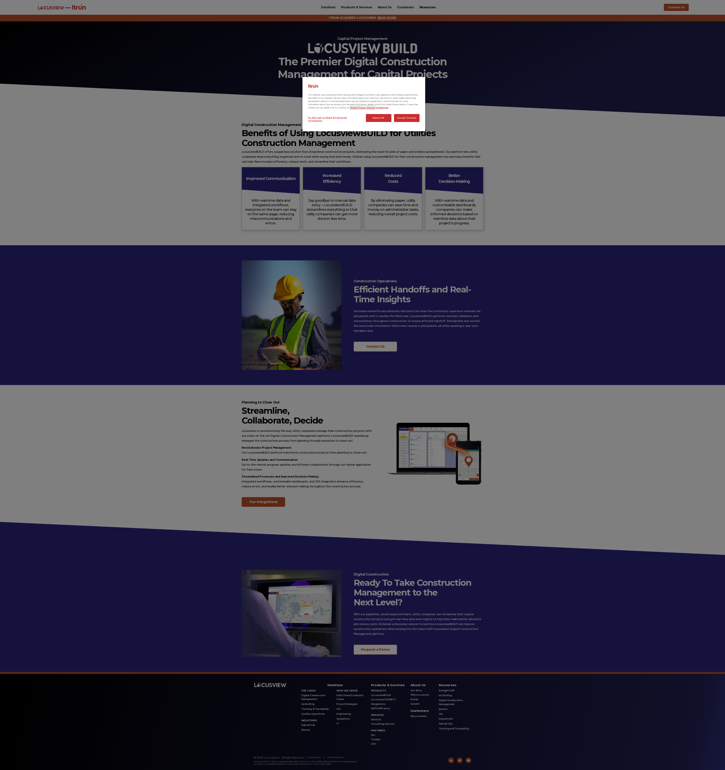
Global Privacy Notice (362, 107)
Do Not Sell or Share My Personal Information (327, 119)
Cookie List (382, 107)
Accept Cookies (406, 118)
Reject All (378, 118)
